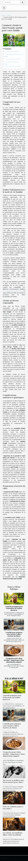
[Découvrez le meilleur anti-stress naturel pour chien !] (14, 771)
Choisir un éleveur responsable (12, 59)
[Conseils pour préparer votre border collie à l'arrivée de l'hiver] (14, 624)
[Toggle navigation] (4, 7)
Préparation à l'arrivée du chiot (12, 66)
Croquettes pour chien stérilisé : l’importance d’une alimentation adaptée (14, 660)
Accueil (3, 15)
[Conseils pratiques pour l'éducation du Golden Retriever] (14, 598)
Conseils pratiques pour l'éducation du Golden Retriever (14, 608)
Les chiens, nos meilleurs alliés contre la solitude (12, 834)
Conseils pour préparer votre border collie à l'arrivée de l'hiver (14, 634)
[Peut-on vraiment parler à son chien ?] (14, 798)
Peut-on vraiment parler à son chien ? (13, 807)
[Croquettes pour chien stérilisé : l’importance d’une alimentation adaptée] (14, 650)
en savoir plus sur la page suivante (13, 291)
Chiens (9, 15)
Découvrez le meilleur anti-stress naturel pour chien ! (13, 781)
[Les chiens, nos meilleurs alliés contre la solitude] (14, 824)
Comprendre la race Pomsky (12, 51)
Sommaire (7, 49)
